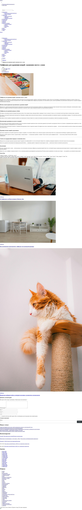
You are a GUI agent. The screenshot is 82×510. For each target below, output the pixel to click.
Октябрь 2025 (4, 456)
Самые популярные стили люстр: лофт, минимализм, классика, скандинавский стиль (16, 427)
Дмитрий (2, 441)
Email (1, 411)
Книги (3, 481)
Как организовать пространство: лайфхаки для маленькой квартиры (17, 246)
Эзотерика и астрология (6, 504)
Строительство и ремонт (7, 500)
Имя (1, 409)
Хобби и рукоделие (8, 16)
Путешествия (4, 19)
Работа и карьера (7, 14)
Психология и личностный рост (10, 13)
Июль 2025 (4, 459)
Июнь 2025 (4, 460)
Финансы (4, 22)
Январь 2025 (4, 464)
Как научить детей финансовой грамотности (29, 438)
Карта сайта (4, 5)
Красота (6, 25)
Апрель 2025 (4, 462)
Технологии (4, 20)
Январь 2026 (4, 454)
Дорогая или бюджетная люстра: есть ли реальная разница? (11, 428)
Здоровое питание (7, 24)
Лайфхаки (6, 17)
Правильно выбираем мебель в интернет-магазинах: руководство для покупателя (20, 395)
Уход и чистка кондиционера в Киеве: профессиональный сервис (12, 431)
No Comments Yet (5, 71)
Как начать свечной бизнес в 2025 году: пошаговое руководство (17, 443)
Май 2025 (4, 461)
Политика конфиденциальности (8, 4)
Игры (3, 476)
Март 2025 (4, 463)
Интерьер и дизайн (5, 478)
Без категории (5, 473)
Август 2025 (4, 458)
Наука (3, 28)
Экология (4, 21)
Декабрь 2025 (4, 455)
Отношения (4, 493)
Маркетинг (4, 487)
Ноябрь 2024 (4, 466)
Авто (3, 472)
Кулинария (6, 26)
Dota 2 (3, 471)
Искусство (4, 479)
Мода (5, 27)
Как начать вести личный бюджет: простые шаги (13, 436)
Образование (4, 12)
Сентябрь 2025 (5, 457)
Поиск (1, 420)
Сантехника (4, 497)
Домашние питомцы (8, 18)
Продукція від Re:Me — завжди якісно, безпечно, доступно (11, 430)
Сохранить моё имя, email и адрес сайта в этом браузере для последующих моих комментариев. (19, 416)
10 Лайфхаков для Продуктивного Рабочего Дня (12, 199)
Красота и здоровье (6, 23)
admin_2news (7, 68)
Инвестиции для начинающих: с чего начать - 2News (10, 438)
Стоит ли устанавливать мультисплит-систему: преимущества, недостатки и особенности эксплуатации (20, 429)
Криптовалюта (5, 484)
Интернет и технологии (6, 477)
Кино (3, 480)
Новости (4, 29)
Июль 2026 (4, 451)
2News (1, 0)
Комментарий (3, 407)
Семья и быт (4, 15)
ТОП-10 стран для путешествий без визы (12, 441)
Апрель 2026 (4, 453)
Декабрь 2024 (4, 465)
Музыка (3, 489)
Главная (3, 58)
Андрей (1, 436)
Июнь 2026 (4, 452)
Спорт (3, 30)
